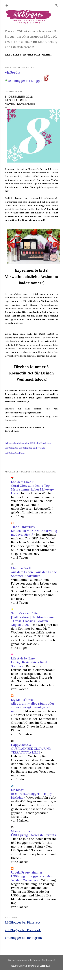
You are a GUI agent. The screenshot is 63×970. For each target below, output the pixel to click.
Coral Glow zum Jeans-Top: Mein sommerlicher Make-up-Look (32, 489)
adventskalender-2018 (24, 443)
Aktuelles (13, 54)
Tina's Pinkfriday (23, 527)
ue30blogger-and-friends (32, 447)
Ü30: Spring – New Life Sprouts (33, 835)
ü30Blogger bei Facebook (23, 930)
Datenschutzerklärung (30, 966)
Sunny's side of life (24, 613)
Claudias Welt (21, 568)
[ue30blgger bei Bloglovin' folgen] (46, 81)
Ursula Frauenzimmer (27, 872)
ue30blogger (11, 447)
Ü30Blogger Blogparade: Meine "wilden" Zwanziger (33, 878)
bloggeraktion (43, 443)
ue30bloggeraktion (14, 453)
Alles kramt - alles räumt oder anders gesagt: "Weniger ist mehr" (32, 707)
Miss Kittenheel (22, 831)
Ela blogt (17, 790)
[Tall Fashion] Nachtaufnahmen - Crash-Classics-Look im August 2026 (33, 621)
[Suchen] (56, 5)
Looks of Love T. (22, 482)
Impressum (31, 54)
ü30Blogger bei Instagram (23, 938)
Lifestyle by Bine (23, 658)
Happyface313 (21, 745)
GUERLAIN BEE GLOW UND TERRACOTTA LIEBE (31, 750)
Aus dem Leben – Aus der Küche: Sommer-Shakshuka (34, 574)
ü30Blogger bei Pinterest (22, 922)
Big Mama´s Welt (23, 700)
